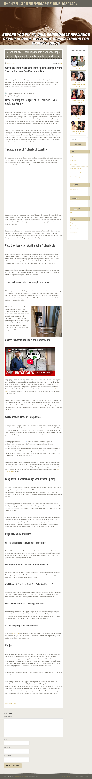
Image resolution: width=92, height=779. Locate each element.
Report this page (10, 703)
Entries (73, 226)
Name (7, 739)
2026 (71, 202)
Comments (74, 229)
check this (15, 633)
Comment (8, 717)
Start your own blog (76, 168)
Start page (73, 164)
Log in (72, 156)
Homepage (73, 160)
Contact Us (66, 776)
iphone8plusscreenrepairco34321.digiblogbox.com (41, 3)
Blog (60, 63)
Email (7, 748)
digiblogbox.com (20, 776)
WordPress (73, 232)
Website (7, 756)
